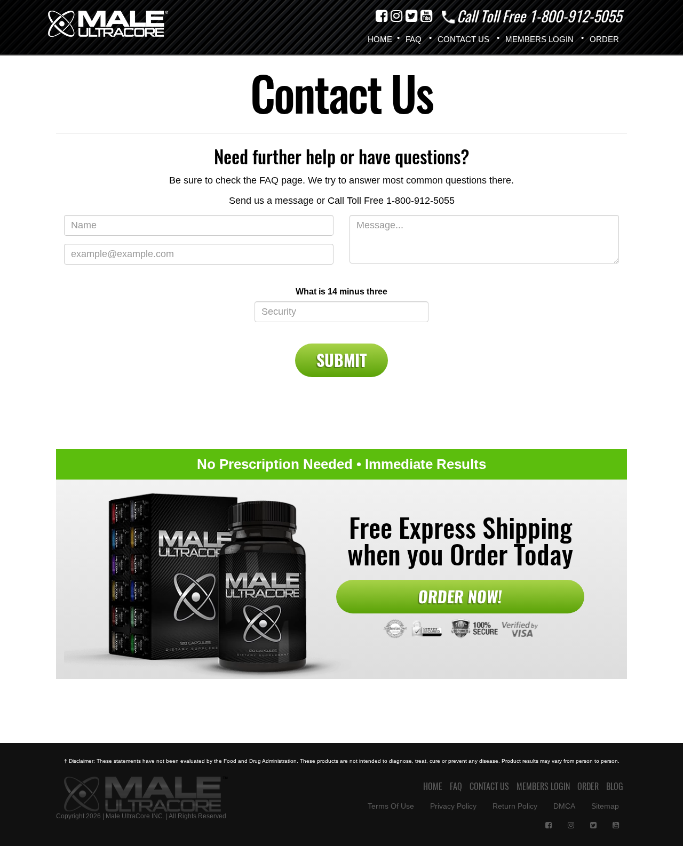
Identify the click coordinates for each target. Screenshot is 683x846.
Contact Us (463, 39)
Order (604, 39)
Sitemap (605, 806)
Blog (614, 786)
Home (380, 39)
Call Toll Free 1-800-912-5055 (538, 16)
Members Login (539, 39)
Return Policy (515, 806)
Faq (414, 39)
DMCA (564, 806)
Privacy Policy (453, 806)
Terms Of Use (391, 806)
